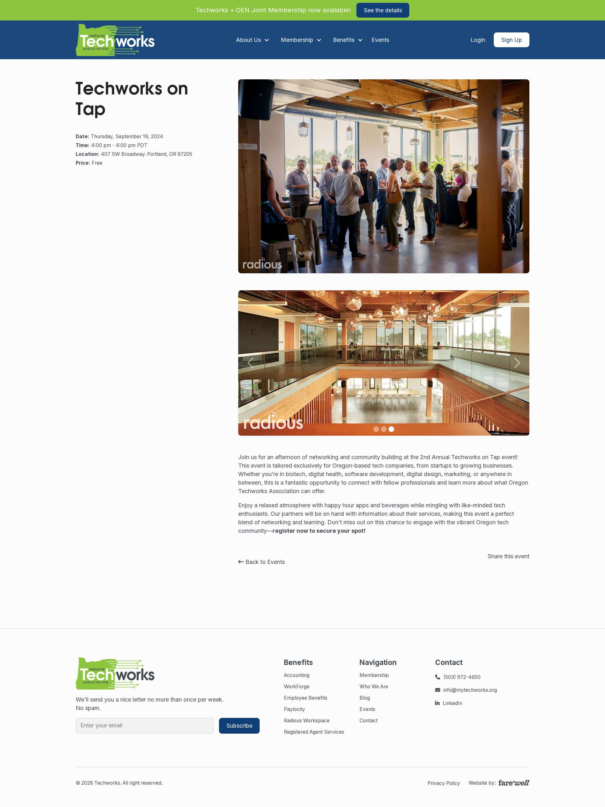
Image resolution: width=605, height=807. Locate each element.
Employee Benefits (305, 698)
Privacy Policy (444, 783)
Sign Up (511, 40)
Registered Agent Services (314, 732)
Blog (365, 698)
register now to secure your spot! (319, 530)
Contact (368, 721)
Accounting (296, 675)
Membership (374, 675)
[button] (252, 40)
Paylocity (294, 709)
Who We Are (374, 687)
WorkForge (296, 687)
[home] (115, 40)
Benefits (343, 40)
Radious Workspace (307, 721)
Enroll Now (465, 10)
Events (367, 709)
